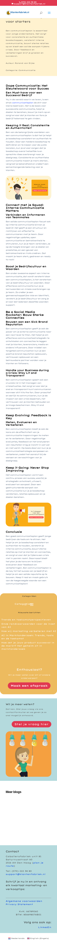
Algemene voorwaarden (24, 901)
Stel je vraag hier (31, 724)
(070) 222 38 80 (28, 2)
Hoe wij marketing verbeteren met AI (28, 631)
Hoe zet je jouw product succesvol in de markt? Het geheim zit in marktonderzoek (27, 645)
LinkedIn (44, 927)
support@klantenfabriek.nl (25, 874)
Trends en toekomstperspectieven (26, 619)
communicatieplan (22, 102)
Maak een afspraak (29, 685)
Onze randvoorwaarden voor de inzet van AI (28, 818)
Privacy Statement (19, 904)
